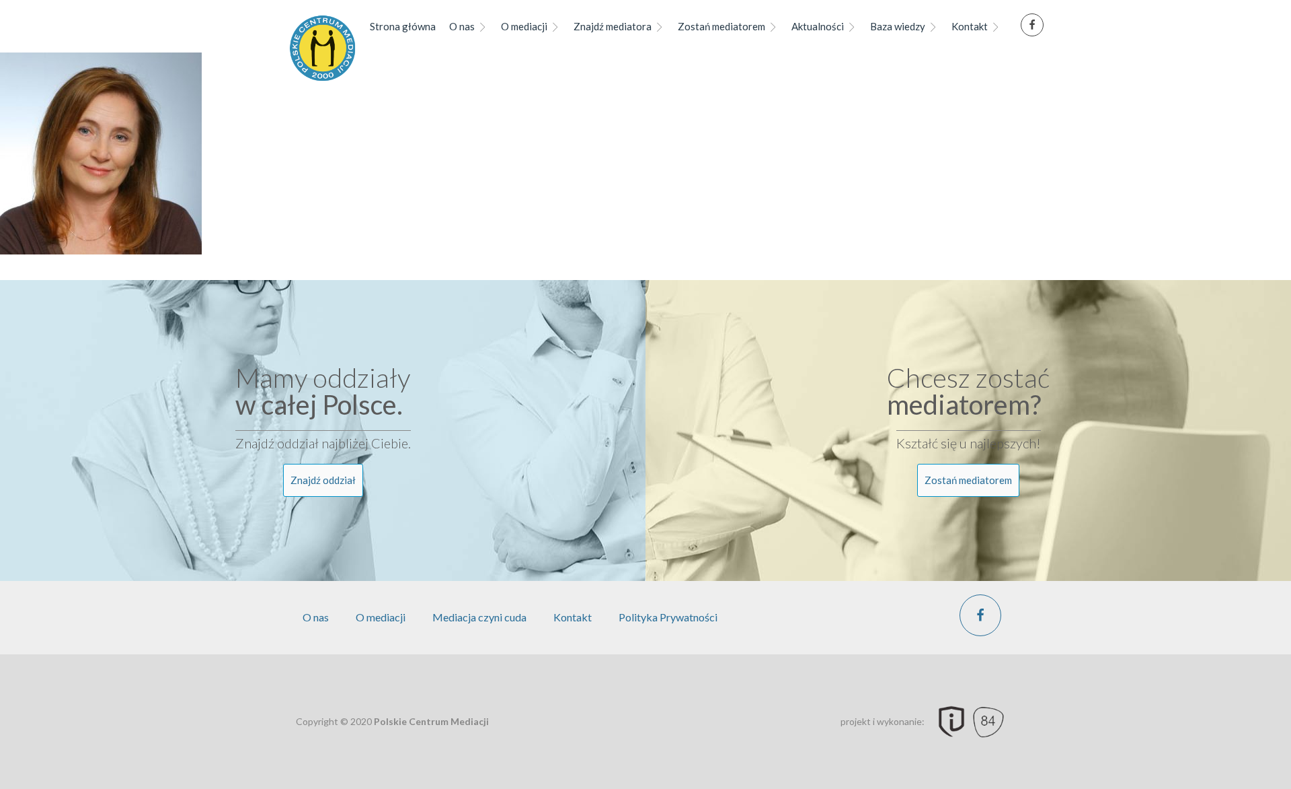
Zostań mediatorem (721, 26)
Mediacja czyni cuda (479, 617)
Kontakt (969, 26)
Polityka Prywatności (668, 617)
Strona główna (403, 26)
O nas (462, 26)
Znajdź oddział (323, 480)
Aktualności (817, 26)
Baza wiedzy (897, 26)
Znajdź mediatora (613, 26)
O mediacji (524, 26)
